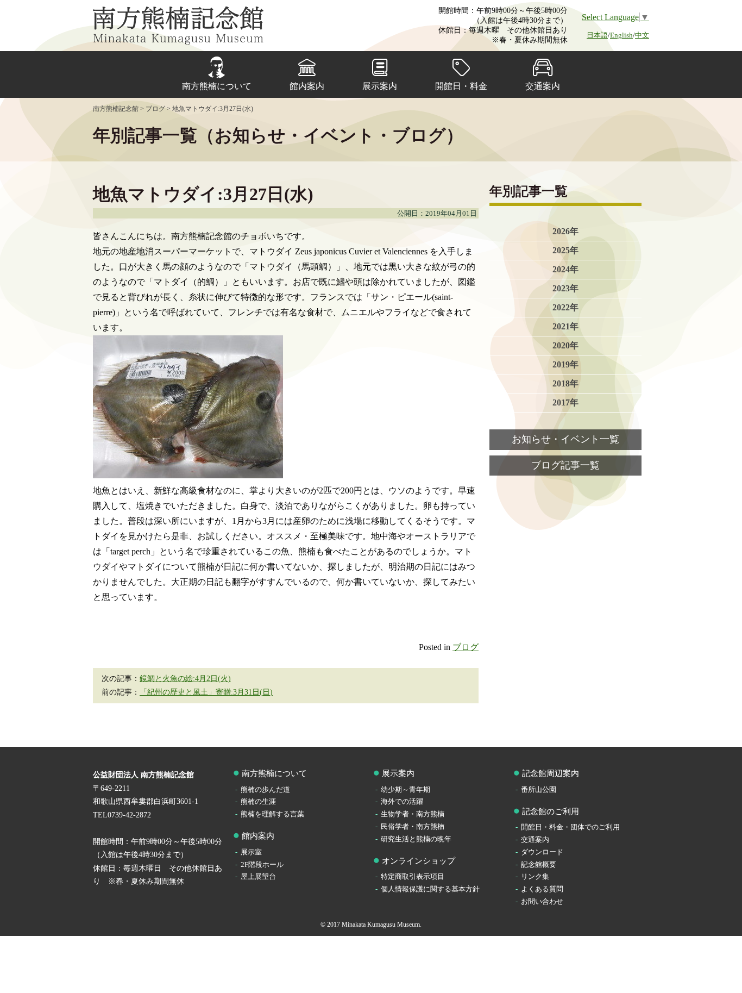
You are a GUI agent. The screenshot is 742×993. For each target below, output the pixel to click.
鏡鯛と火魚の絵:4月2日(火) (185, 679)
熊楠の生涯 (258, 801)
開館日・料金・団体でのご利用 (570, 827)
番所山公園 (538, 789)
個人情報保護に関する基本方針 (430, 889)
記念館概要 (538, 864)
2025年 (565, 250)
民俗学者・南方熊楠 (412, 826)
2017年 (565, 402)
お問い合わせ (542, 901)
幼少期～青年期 (405, 789)
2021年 (565, 326)
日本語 (597, 35)
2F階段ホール (262, 864)
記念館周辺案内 (550, 773)
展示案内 (379, 86)
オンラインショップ (418, 861)
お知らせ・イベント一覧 (565, 439)
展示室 (251, 852)
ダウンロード (542, 852)
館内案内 (307, 86)
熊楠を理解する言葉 (272, 814)
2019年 (565, 364)
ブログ (465, 647)
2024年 (565, 269)
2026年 (565, 231)
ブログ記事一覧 (565, 465)
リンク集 (535, 876)
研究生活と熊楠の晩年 (416, 839)
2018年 (565, 383)
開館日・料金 (461, 86)
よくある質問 (542, 889)
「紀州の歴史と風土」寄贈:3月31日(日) (206, 692)
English (621, 35)
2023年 (565, 288)
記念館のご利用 (550, 811)
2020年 (565, 345)
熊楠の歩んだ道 (265, 789)
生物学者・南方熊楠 (412, 814)
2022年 (565, 307)
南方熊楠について (216, 86)
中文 (642, 35)
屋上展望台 (258, 876)
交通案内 (542, 86)
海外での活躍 (402, 801)
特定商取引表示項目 (412, 876)
